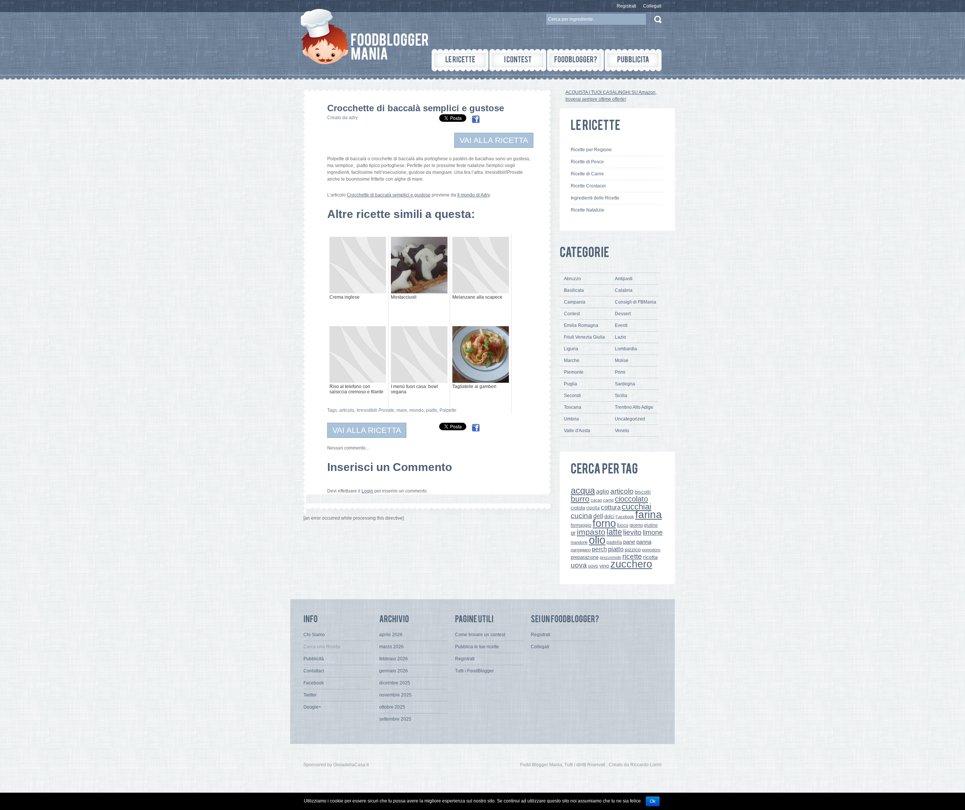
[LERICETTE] (460, 60)
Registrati (626, 6)
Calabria (624, 290)
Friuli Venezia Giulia (584, 337)
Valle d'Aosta (577, 430)
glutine (651, 525)
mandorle (579, 542)
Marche (571, 360)
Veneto (622, 430)
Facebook (625, 516)
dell (598, 515)
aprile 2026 (391, 634)
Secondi (572, 395)
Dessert (623, 313)
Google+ (312, 707)
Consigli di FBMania (635, 302)
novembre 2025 (395, 695)
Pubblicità (313, 658)
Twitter (310, 695)
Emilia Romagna (581, 325)
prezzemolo (610, 557)
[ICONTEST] (517, 60)
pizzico (633, 549)
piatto (431, 410)
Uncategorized (630, 419)
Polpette (448, 410)
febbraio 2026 (393, 658)
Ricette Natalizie (587, 210)
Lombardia (626, 348)
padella (614, 542)
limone (653, 532)
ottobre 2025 (392, 707)
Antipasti (624, 278)
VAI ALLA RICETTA (494, 140)
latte (614, 532)
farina (648, 514)
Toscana (572, 407)
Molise (621, 360)
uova (579, 565)
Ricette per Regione (591, 149)
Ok (653, 801)
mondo (416, 410)
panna (643, 541)
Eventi (621, 325)
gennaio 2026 (393, 670)
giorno (636, 525)
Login (367, 491)
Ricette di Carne (587, 173)
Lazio (620, 337)
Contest (572, 313)
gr (573, 532)
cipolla (593, 508)
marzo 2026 (391, 646)
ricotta (650, 557)
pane (629, 541)
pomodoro (651, 550)
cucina (581, 516)
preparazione (585, 557)
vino (604, 566)
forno (604, 523)
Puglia (570, 384)
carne (608, 500)
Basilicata (574, 290)
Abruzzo (572, 278)
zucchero (631, 564)
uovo (593, 566)
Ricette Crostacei (588, 186)
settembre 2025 (395, 719)
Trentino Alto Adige (634, 407)
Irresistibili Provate (375, 410)
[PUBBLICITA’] (633, 60)
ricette (632, 556)
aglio (602, 491)
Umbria (571, 419)
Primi (620, 372)
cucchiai (636, 506)
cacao (596, 500)
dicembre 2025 (394, 683)
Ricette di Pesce (587, 161)
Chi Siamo (314, 634)
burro (580, 498)
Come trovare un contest (480, 634)
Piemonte (574, 372)
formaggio (581, 525)
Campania (574, 302)
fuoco (622, 525)
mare (402, 410)
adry (353, 117)
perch (599, 549)
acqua (583, 490)
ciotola (578, 508)
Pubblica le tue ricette (477, 646)
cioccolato (631, 499)
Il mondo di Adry (473, 195)
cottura (610, 507)
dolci (609, 516)
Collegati (652, 6)
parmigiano (581, 550)
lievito (632, 532)
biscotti (643, 492)
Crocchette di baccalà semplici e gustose (388, 195)
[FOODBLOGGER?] (575, 60)
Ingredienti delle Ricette (595, 198)
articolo (346, 410)
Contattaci (313, 670)
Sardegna (625, 384)
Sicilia (621, 395)
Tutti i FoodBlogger (474, 670)
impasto (591, 532)
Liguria (571, 348)
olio (597, 540)
